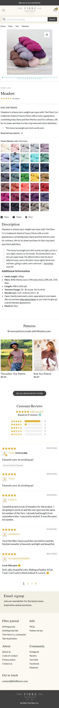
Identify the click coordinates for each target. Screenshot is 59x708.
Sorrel (24, 167)
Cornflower (34, 148)
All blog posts (8, 626)
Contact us (7, 663)
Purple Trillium (34, 197)
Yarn (17, 26)
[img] (9, 448)
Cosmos (5, 197)
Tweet (18, 217)
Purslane (15, 187)
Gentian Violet (44, 197)
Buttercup (34, 177)
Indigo (44, 167)
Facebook (34, 663)
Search (52, 19)
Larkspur (34, 167)
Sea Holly (34, 157)
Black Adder (5, 177)
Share (6, 217)
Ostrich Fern (24, 177)
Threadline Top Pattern (13, 373)
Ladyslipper (5, 187)
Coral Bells (24, 187)
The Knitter (48, 263)
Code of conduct (10, 655)
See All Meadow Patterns (29, 393)
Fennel (15, 177)
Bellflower (15, 167)
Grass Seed (44, 207)
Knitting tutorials (10, 630)
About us (6, 651)
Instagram (34, 651)
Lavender (44, 148)
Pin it (31, 217)
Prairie (44, 177)
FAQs (32, 626)
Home (3, 26)
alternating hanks (28, 299)
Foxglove (24, 197)
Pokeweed (15, 197)
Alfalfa (44, 157)
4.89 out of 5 (36, 411)
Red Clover (44, 187)
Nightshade (15, 207)
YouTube (34, 659)
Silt (24, 207)
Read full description (10, 133)
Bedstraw (24, 148)
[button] (16, 421)
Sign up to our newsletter (29, 3)
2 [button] (28, 583)
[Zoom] (47, 34)
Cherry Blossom (15, 148)
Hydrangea (15, 157)
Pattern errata (36, 630)
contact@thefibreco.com (15, 681)
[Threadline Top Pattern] (16, 355)
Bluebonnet (5, 167)
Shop (10, 26)
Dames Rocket (5, 207)
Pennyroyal (24, 157)
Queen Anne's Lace (5, 148)
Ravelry (33, 655)
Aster (5, 157)
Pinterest (34, 667)
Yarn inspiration (9, 638)
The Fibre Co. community (14, 634)
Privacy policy (9, 659)
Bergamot (34, 187)
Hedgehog (34, 207)
